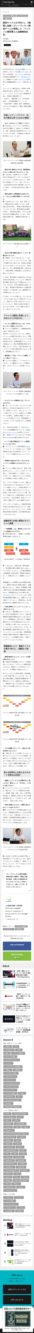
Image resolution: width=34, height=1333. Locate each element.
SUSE (7, 1113)
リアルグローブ (10, 1190)
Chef (17, 1140)
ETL (19, 1096)
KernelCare (18, 1157)
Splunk (8, 1177)
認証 (7, 1053)
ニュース (18, 1197)
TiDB (7, 1184)
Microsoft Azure (10, 1163)
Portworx (24, 1170)
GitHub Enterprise (11, 1150)
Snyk (16, 1177)
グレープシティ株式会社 (23, 74)
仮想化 (8, 1046)
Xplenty (21, 1187)
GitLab (20, 1147)
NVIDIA (22, 1163)
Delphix (8, 1143)
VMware (16, 1184)
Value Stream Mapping (12, 1106)
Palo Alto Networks (11, 1170)
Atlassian (8, 1124)
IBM (15, 1153)
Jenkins (10, 437)
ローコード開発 (10, 1093)
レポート (8, 1197)
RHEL (7, 1120)
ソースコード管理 (11, 1073)
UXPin (16, 1120)
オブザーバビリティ (12, 1060)
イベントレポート (11, 1204)
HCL (23, 1150)
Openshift (21, 1167)
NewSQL (8, 1103)
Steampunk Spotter (20, 1113)
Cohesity (8, 1140)
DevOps (17, 69)
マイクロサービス (11, 1086)
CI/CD (22, 1093)
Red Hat (8, 1174)
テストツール (10, 1080)
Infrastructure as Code (12, 1100)
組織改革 (7, 18)
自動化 (8, 1070)
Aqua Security (10, 1137)
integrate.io (9, 1130)
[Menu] (31, 2)
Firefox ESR (9, 1147)
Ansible (21, 1137)
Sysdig (8, 1180)
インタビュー (22, 15)
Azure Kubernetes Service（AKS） (16, 1133)
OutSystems (9, 1167)
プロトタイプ (7, 595)
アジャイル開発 (9, 15)
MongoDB (21, 1160)
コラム (21, 1207)
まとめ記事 (9, 1211)
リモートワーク (10, 1090)
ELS (20, 1117)
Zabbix (26, 1127)
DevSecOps (9, 1096)
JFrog (23, 1153)
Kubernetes (9, 1160)
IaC (16, 1046)
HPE (7, 1153)
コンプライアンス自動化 (13, 1066)
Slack (17, 1174)
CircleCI (8, 1127)
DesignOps (9, 1050)
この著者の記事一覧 (11, 919)
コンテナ (8, 1063)
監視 (18, 1050)
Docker (28, 446)
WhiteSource (9, 1187)
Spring (25, 1177)
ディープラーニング (12, 1083)
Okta (17, 1127)
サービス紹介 (10, 1201)
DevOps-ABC (20, 1124)
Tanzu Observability (21, 1180)
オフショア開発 (10, 1056)
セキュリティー (10, 1076)
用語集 (19, 1211)
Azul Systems (10, 1117)
